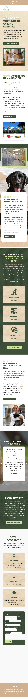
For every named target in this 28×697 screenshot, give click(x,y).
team (11, 101)
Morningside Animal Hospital (15, 30)
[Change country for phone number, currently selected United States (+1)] (6, 625)
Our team (20, 224)
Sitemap (21, 694)
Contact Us (9, 237)
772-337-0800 (16, 584)
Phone (7, 623)
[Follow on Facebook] (11, 686)
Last (18, 619)
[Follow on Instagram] (14, 686)
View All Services (14, 347)
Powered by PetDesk (9, 691)
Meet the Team (9, 399)
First (18, 617)
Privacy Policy (20, 691)
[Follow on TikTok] (17, 686)
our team (20, 386)
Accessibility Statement (11, 694)
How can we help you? (12, 627)
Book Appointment (11, 43)
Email (7, 621)
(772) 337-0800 (14, 1)
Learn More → (14, 300)
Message (7, 633)
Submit (8, 641)
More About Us (9, 116)
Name (7, 614)
